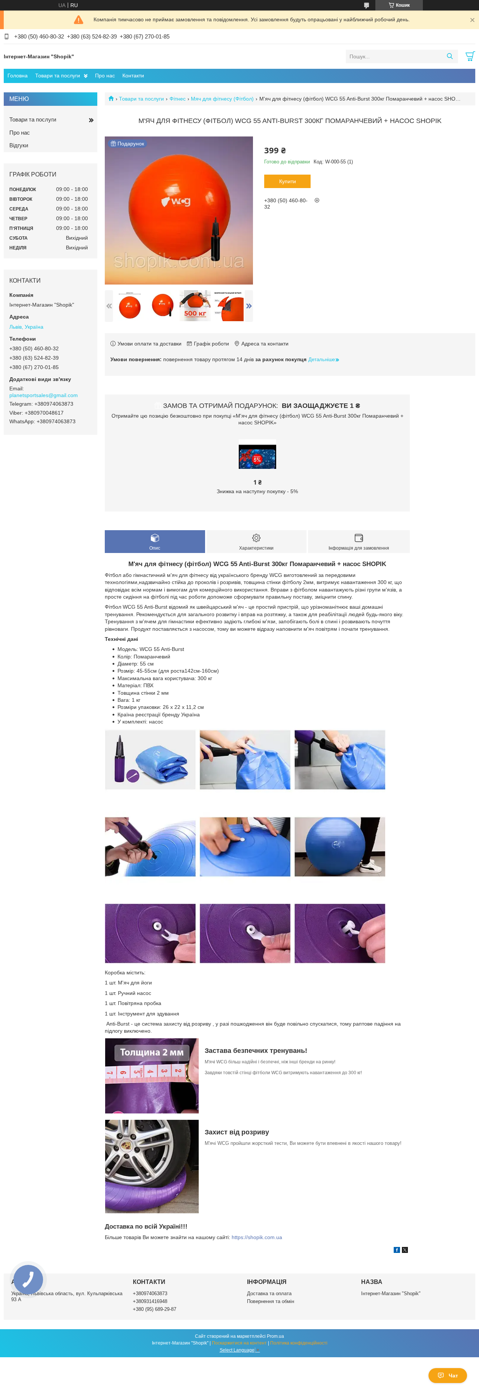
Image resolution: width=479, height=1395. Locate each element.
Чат (453, 1376)
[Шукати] (449, 56)
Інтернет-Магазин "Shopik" (391, 1293)
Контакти (133, 76)
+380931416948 (150, 1301)
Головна (17, 76)
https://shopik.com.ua (257, 1237)
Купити (287, 181)
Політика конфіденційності (298, 1343)
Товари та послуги (57, 76)
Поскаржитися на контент (239, 1343)
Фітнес (178, 99)
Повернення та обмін (270, 1301)
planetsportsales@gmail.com (43, 395)
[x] (405, 1251)
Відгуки (18, 145)
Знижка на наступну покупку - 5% (257, 491)
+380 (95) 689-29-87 (154, 1309)
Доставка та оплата (269, 1293)
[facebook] (397, 1251)
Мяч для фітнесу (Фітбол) (222, 99)
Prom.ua (275, 1336)
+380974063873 (150, 1293)
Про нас (105, 76)
